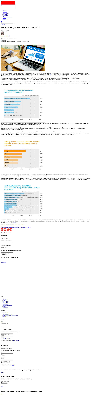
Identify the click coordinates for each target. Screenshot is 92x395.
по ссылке (14, 222)
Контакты (5, 316)
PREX (51, 74)
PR (1, 227)
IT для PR (5, 14)
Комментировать (4, 238)
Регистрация (16, 340)
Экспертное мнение (7, 16)
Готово (2, 372)
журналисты (5, 227)
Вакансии (5, 19)
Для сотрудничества (7, 314)
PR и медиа (5, 13)
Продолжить (3, 262)
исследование (11, 227)
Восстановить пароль (5, 338)
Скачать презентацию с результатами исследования (12, 224)
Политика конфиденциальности (10, 315)
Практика (5, 15)
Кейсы (4, 18)
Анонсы (5, 12)
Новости (5, 10)
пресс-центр (27, 227)
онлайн (16, 227)
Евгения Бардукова (5, 35)
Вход (13, 365)
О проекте (5, 312)
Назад (2, 386)
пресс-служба (21, 227)
